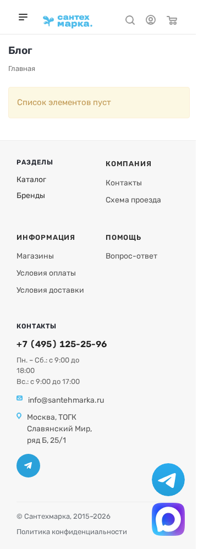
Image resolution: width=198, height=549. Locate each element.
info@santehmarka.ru (66, 400)
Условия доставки (50, 290)
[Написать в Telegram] (168, 479)
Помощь (123, 237)
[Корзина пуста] (172, 21)
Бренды (30, 195)
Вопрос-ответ (131, 256)
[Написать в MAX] (168, 519)
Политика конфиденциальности (71, 532)
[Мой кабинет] (151, 21)
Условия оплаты (46, 273)
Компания (128, 164)
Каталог (31, 179)
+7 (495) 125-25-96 (61, 344)
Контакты (124, 183)
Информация (45, 237)
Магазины (35, 256)
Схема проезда (133, 200)
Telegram (28, 465)
